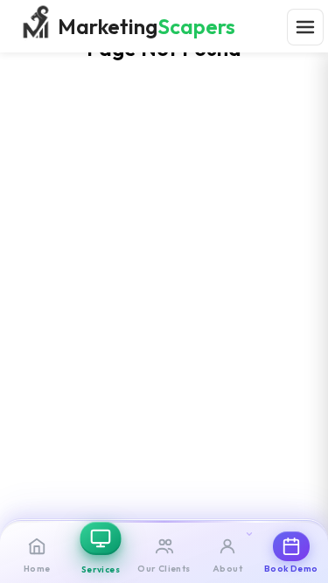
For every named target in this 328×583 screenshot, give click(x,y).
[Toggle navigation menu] (305, 27)
